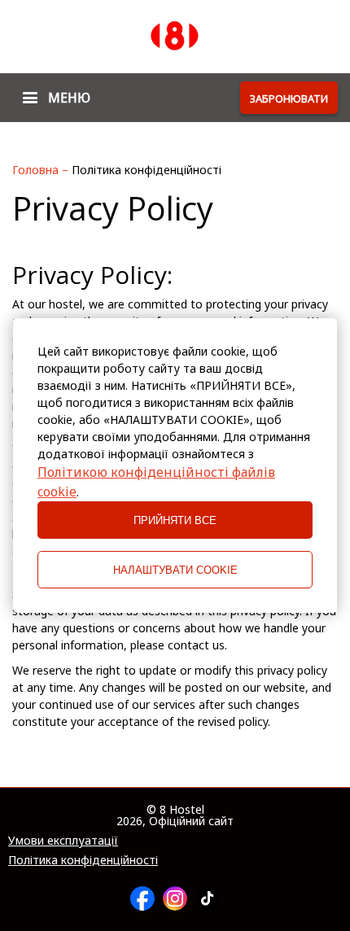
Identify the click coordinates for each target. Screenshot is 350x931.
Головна (37, 169)
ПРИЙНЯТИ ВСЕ (175, 520)
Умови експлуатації (63, 840)
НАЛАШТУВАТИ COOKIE (175, 570)
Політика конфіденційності (83, 860)
